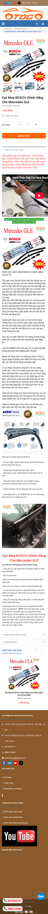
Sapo (29, 906)
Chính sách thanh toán (12, 817)
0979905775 (10, 747)
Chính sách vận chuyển (13, 812)
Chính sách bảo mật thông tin (15, 823)
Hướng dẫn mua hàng (12, 789)
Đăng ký (35, 3)
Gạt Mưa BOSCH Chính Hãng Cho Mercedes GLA (24, 694)
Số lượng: (6, 125)
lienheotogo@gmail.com (15, 758)
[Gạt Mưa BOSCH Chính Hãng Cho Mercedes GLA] (25, 673)
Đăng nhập (26, 3)
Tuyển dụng (8, 783)
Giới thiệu (7, 777)
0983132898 (10, 752)
